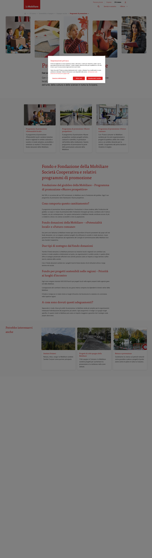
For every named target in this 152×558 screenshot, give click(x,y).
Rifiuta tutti (79, 78)
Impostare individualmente (59, 78)
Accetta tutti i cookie (94, 78)
